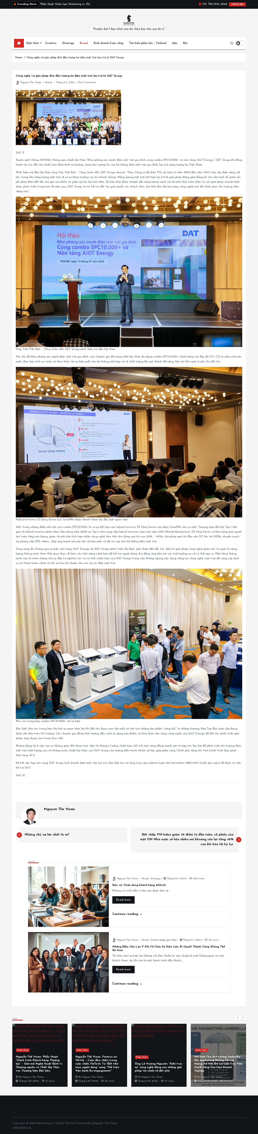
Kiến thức (32, 43)
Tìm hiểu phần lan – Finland (147, 43)
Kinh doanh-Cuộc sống (108, 43)
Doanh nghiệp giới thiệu (164, 940)
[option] (40, 1055)
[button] (238, 1017)
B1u (185, 43)
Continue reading (125, 914)
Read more (123, 899)
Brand (84, 43)
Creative (51, 43)
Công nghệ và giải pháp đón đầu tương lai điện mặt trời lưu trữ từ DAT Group (75, 57)
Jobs (174, 43)
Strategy (68, 43)
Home (19, 57)
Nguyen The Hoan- (31, 82)
